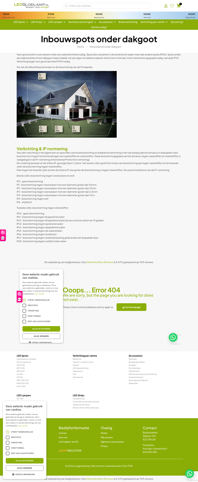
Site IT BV (128, 465)
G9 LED (20, 377)
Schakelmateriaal (136, 377)
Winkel (104, 433)
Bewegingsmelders (137, 362)
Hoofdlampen (134, 368)
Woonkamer (78, 377)
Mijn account (107, 437)
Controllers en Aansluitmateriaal (86, 402)
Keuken (76, 365)
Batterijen (133, 359)
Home (80, 46)
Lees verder (23, 425)
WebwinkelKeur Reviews (99, 478)
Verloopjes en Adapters (138, 380)
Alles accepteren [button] (24, 460)
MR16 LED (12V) (23, 383)
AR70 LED (21, 371)
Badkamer (77, 359)
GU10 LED (21, 365)
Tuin (74, 374)
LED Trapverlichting (80, 368)
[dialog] (24, 440)
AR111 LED (21, 368)
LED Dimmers (134, 371)
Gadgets (132, 365)
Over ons (63, 437)
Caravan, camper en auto (83, 362)
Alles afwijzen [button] (24, 468)
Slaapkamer (78, 371)
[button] (189, 473)
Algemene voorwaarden (112, 441)
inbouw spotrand (24, 362)
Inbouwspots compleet (26, 359)
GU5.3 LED (21, 386)
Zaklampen (133, 383)
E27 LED (20, 399)
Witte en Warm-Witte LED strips (86, 408)
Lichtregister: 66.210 (68, 441)
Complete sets (79, 399)
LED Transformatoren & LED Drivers (143, 374)
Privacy (104, 446)
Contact (63, 433)
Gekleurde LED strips (81, 405)
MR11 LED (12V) (23, 380)
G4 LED (20, 374)
